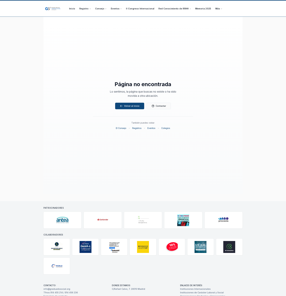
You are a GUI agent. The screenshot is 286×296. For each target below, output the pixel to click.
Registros (137, 128)
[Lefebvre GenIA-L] (85, 247)
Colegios (165, 128)
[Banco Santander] (103, 220)
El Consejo (121, 128)
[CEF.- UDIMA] (172, 247)
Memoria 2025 (203, 8)
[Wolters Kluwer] (143, 220)
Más (217, 8)
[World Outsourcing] (56, 266)
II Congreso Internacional (140, 8)
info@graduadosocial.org (56, 289)
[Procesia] (224, 220)
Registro (84, 8)
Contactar (161, 106)
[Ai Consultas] (229, 247)
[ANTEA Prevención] (62, 220)
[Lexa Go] (56, 247)
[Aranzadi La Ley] (143, 247)
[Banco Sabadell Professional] (114, 247)
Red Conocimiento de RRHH (173, 8)
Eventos (115, 8)
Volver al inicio (131, 106)
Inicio (72, 8)
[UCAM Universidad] (200, 247)
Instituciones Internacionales (195, 289)
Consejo (99, 8)
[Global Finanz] (183, 220)
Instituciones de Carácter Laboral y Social (202, 292)
